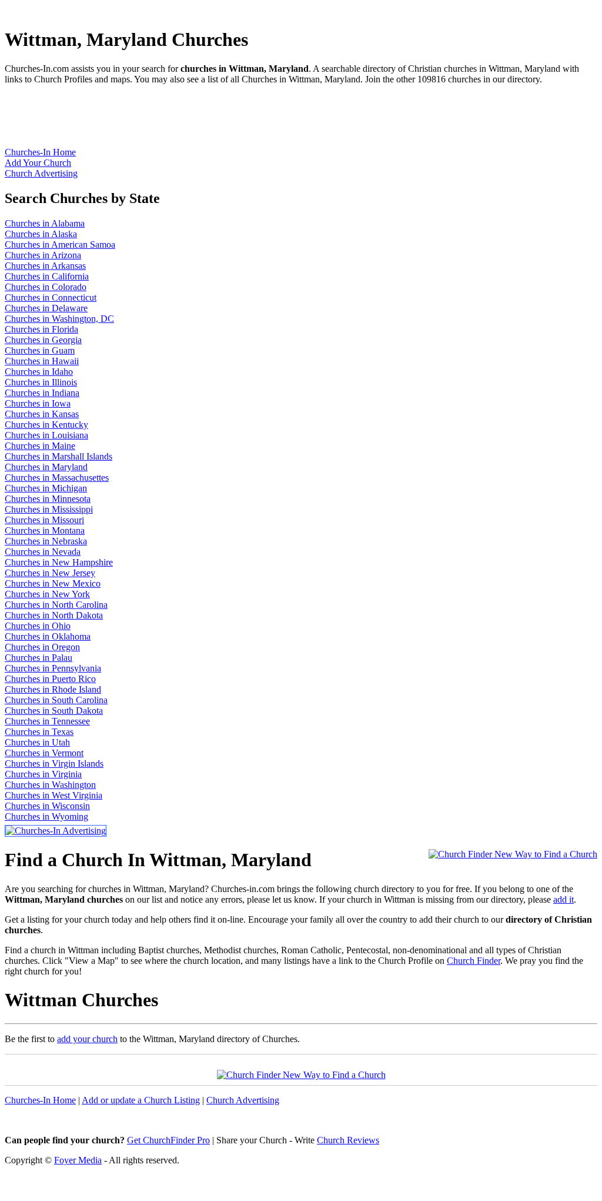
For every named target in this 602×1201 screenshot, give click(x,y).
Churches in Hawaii (42, 361)
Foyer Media (78, 1160)
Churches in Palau (38, 658)
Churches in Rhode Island (53, 689)
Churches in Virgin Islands (54, 763)
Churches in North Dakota (54, 615)
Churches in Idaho (39, 372)
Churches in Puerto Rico (50, 679)
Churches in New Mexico (53, 583)
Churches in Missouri (44, 520)
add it (563, 899)
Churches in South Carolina (56, 700)
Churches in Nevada (43, 552)
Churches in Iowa (38, 403)
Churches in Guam (40, 350)
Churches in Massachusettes (57, 478)
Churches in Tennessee (47, 721)
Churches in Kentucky (46, 425)
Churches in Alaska (41, 234)
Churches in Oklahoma (48, 636)
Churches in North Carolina (56, 605)
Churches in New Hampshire (59, 562)
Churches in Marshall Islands (58, 456)
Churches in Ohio (38, 626)
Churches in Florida (41, 329)
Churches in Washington (50, 785)
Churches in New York (47, 594)
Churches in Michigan (46, 488)
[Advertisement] (219, 120)
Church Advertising (41, 173)
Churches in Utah (37, 742)
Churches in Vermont (44, 753)
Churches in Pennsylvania (53, 668)
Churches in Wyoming (46, 816)
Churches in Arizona (43, 255)
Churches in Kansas (42, 414)
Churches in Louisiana (46, 435)
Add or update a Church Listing (141, 1100)
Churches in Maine (40, 446)
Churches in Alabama (45, 223)
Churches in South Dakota (54, 711)
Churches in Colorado (45, 287)
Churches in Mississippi (49, 509)
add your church (87, 1039)
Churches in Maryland (46, 467)
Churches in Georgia (43, 340)
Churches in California (47, 276)
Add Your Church (38, 163)
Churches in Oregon (42, 647)
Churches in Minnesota (48, 499)
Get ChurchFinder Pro (168, 1140)
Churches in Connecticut (50, 297)
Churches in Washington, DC (59, 319)
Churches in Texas (39, 732)
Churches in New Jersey (50, 573)
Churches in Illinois (41, 382)
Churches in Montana (45, 530)
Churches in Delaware (46, 308)
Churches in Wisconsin (47, 806)
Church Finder (473, 961)
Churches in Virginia (43, 774)
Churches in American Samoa (60, 244)
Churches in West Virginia (53, 795)
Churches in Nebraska (46, 541)
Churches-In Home (40, 152)
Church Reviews (348, 1140)
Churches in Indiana (42, 393)
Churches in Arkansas (45, 266)
